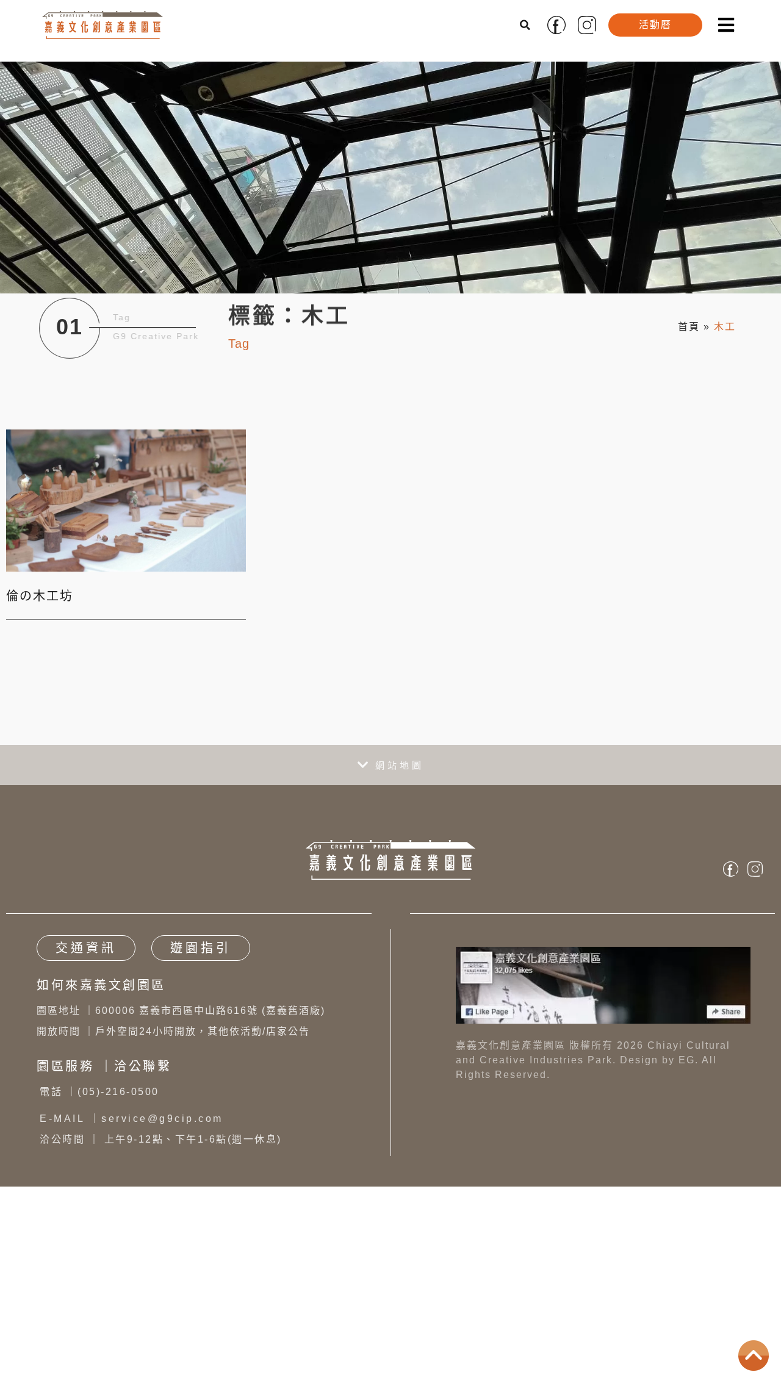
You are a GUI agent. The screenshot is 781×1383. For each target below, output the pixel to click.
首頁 (689, 327)
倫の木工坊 (39, 596)
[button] (526, 25)
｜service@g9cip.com (131, 1118)
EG (686, 1060)
